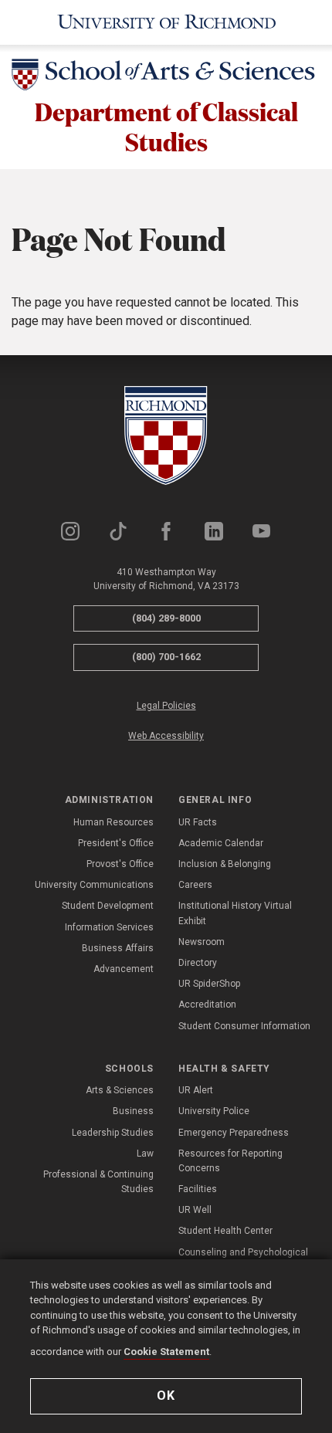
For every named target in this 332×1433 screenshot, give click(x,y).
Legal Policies (166, 705)
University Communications (94, 884)
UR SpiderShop (209, 983)
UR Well (195, 1209)
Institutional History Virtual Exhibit (235, 913)
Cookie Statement (166, 1351)
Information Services (109, 927)
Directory (197, 962)
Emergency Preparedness (233, 1132)
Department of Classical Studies (166, 126)
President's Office (116, 843)
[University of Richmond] (166, 22)
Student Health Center (225, 1230)
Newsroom (201, 942)
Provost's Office (120, 864)
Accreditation (207, 1004)
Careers (195, 884)
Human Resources (113, 822)
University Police (213, 1111)
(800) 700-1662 (166, 656)
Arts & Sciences (120, 1090)
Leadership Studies (113, 1132)
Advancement (123, 969)
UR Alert (195, 1090)
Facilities (197, 1189)
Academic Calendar (220, 843)
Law (145, 1153)
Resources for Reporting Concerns (230, 1161)
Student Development (108, 905)
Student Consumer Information (244, 1026)
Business (133, 1111)
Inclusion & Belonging (224, 864)
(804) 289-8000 (166, 618)
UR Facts (197, 822)
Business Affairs (118, 948)
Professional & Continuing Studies (98, 1181)
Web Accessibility (166, 735)
